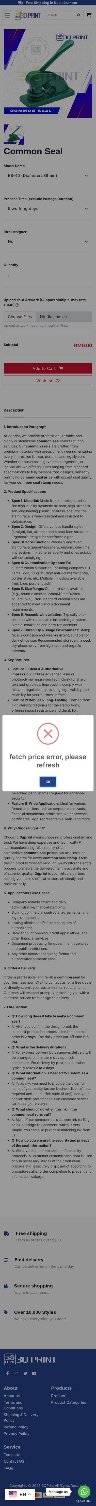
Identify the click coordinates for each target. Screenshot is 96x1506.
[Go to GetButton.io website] (84, 1501)
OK (48, 782)
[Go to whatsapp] (84, 1492)
